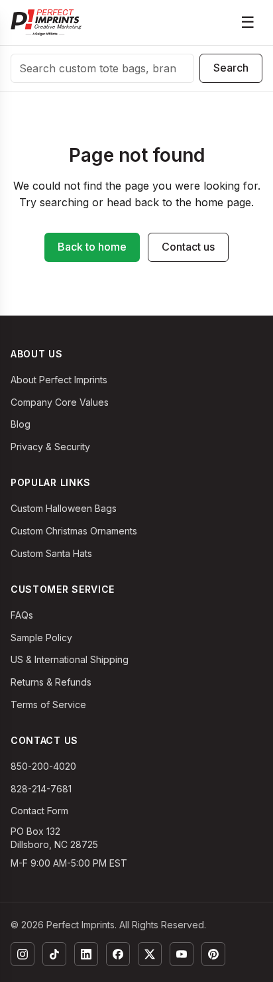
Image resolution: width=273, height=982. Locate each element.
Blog (20, 424)
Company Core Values (60, 402)
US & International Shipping (70, 659)
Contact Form (39, 810)
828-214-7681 (41, 788)
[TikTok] (54, 954)
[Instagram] (22, 954)
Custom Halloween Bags (64, 508)
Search (230, 67)
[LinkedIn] (86, 954)
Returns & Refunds (51, 682)
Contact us (188, 246)
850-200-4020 (43, 766)
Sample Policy (41, 637)
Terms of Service (48, 704)
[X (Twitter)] (150, 954)
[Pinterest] (213, 954)
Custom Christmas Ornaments (74, 530)
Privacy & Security (50, 446)
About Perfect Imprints (59, 379)
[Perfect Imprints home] (46, 22)
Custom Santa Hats (51, 553)
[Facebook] (118, 954)
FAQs (22, 615)
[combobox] (102, 68)
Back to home (92, 246)
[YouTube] (181, 954)
